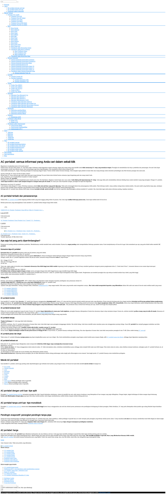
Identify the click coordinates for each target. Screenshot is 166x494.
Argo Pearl (14, 38)
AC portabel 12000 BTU (11, 294)
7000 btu (10, 132)
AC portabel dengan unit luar (16, 8)
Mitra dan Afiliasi (9, 479)
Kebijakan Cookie (9, 478)
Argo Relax (14, 39)
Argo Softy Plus (16, 44)
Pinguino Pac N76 (16, 16)
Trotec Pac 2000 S (16, 87)
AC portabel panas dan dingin (16, 146)
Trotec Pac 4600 (16, 92)
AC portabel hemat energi (11, 467)
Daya (5, 131)
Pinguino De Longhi (13, 15)
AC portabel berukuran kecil (16, 147)
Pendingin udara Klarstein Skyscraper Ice (23, 103)
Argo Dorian (14, 28)
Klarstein (10, 93)
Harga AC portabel (9, 472)
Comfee (10, 75)
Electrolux (11, 108)
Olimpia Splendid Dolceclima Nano (21, 63)
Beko (5, 379)
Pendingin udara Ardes (10, 458)
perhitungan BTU (43, 285)
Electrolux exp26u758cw (18, 113)
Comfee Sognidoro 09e (22, 80)
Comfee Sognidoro (16, 78)
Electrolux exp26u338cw (18, 110)
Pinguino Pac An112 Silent (19, 24)
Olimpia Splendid (13, 58)
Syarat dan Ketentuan (10, 483)
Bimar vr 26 (14, 122)
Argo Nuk (14, 36)
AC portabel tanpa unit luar (15, 9)
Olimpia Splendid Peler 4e (22, 73)
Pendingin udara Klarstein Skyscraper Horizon (25, 105)
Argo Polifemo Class (21, 51)
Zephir (6, 377)
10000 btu (11, 137)
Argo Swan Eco (15, 46)
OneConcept (7, 380)
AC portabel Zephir (9, 453)
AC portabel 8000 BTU (10, 290)
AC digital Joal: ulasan (10, 473)
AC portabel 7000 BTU (10, 288)
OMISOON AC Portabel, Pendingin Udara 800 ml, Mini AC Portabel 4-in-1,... (22, 210)
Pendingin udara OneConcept (16, 124)
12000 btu (11, 139)
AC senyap (142, 330)
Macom (6, 384)
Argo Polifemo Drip (20, 53)
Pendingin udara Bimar (14, 119)
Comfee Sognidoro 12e (22, 81)
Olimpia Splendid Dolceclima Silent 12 (22, 69)
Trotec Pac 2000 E (16, 85)
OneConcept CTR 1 (16, 129)
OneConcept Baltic (16, 125)
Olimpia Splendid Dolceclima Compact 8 (23, 61)
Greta (2, 440)
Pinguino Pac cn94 (16, 20)
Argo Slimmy (15, 41)
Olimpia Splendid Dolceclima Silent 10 (22, 66)
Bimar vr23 (14, 120)
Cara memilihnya (9, 154)
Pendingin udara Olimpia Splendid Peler (23, 71)
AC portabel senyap (13, 142)
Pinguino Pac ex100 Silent (19, 23)
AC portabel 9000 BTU (10, 291)
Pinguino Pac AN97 (17, 21)
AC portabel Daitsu (9, 455)
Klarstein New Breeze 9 (18, 98)
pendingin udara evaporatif (35, 423)
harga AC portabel (9, 437)
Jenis (6, 6)
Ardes (5, 382)
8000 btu (10, 134)
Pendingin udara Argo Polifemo (20, 49)
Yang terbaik (7, 152)
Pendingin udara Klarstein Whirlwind (22, 107)
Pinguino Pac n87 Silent (18, 18)
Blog (5, 156)
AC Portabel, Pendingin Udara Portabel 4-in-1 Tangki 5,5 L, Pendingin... (21, 220)
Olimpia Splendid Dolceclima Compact (22, 60)
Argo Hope (14, 33)
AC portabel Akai (9, 450)
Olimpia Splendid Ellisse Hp (19, 65)
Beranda (6, 5)
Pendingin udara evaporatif (16, 11)
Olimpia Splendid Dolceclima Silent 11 (22, 68)
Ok (99, 492)
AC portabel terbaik (12, 199)
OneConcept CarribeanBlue (19, 127)
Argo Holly (14, 31)
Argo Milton (14, 35)
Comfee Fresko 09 (16, 76)
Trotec (9, 83)
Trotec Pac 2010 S (16, 88)
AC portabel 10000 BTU (11, 293)
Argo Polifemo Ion (20, 54)
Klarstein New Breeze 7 (18, 97)
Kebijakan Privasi (9, 481)
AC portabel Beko (9, 452)
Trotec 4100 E (15, 90)
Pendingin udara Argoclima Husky (21, 48)
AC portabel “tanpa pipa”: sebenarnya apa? (16, 470)
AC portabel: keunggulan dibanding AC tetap (16, 475)
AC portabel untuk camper (15, 151)
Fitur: (5, 141)
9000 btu (10, 136)
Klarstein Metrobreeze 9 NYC (20, 100)
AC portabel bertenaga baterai (17, 144)
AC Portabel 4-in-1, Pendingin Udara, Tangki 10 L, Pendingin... (18, 234)
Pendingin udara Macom (11, 460)
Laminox (10, 115)
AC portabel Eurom (9, 456)
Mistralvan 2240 (16, 117)
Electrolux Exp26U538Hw (18, 112)
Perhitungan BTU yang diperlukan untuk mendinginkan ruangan (21, 469)
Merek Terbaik (8, 13)
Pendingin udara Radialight (11, 461)
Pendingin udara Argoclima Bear (20, 56)
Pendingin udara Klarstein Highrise (21, 102)
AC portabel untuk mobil (15, 149)
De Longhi (7, 366)
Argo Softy (14, 43)
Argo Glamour (15, 30)
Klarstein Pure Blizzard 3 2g (19, 95)
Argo (9, 26)
